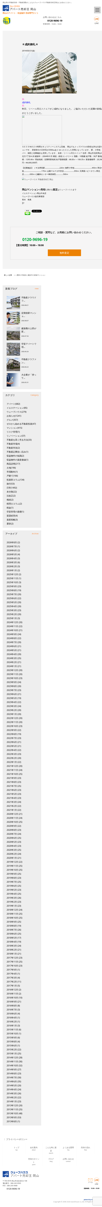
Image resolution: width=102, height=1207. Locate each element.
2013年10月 (12, 1113)
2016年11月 (12, 993)
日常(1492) (12, 487)
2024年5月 (12, 650)
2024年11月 (12, 626)
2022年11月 (12, 722)
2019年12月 (12, 861)
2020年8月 (12, 829)
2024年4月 (12, 654)
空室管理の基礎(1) (15, 511)
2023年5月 (12, 698)
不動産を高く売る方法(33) (19, 439)
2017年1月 (12, 985)
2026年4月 (12, 558)
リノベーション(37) (16, 435)
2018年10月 (12, 917)
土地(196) (11, 467)
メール (90, 1182)
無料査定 (64, 252)
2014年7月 (12, 1077)
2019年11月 (12, 865)
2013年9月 (12, 1117)
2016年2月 (12, 1021)
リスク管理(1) (13, 431)
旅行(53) (11, 483)
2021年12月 (12, 766)
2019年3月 (12, 897)
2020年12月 (12, 813)
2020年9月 (12, 825)
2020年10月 (12, 821)
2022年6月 (12, 742)
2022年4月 (12, 750)
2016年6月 (12, 1013)
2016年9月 (12, 1001)
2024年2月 (12, 662)
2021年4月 (12, 798)
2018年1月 (12, 953)
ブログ (51, 1160)
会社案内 (33, 1148)
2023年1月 (12, 714)
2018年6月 (12, 933)
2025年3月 (12, 610)
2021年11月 (12, 770)
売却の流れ (85, 1148)
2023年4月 (12, 702)
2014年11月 (12, 1061)
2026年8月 (12, 542)
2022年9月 (12, 730)
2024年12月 (12, 622)
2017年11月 (12, 961)
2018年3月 (12, 945)
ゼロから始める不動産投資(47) (21, 423)
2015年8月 (12, 1041)
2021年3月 (12, 801)
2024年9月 (12, 634)
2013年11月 (12, 1109)
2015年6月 (12, 1045)
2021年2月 (12, 805)
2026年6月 (12, 550)
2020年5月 (12, 841)
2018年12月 (12, 909)
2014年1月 (12, 1101)
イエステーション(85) (17, 407)
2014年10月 (12, 1065)
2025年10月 (12, 582)
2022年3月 (12, 754)
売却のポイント (33, 1161)
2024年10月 (12, 630)
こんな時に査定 (51, 1149)
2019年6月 (12, 885)
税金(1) (10, 507)
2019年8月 (12, 877)
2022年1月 (12, 762)
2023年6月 (12, 694)
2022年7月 (12, 738)
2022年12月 (12, 718)
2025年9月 (12, 586)
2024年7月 (12, 642)
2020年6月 (12, 837)
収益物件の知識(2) (15, 455)
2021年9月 (12, 778)
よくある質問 (68, 1148)
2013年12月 (12, 1105)
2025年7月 (12, 594)
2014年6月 (12, 1081)
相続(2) (10, 499)
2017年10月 (12, 965)
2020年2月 (12, 853)
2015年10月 (12, 1033)
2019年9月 (12, 873)
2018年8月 (12, 925)
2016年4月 (12, 1017)
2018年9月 (12, 921)
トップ (16, 1148)
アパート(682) (13, 403)
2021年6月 (12, 790)
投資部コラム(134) (15, 479)
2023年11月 (12, 674)
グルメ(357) (12, 419)
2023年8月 (12, 686)
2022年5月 (12, 746)
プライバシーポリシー (16, 1139)
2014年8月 (12, 1073)
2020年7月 (12, 833)
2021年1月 (12, 809)
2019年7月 (12, 881)
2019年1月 (12, 905)
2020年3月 (12, 849)
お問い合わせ (68, 1160)
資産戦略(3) (12, 519)
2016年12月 (12, 989)
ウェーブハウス (66, 189)
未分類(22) (12, 491)
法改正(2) (11, 495)
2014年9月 (12, 1069)
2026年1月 (12, 570)
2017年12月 (12, 957)
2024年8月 (12, 638)
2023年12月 (12, 670)
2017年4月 (12, 973)
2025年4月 (12, 606)
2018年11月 (12, 913)
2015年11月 (12, 1029)
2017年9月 (12, 969)
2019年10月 (12, 869)
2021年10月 (12, 774)
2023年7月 (12, 690)
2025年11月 (12, 578)
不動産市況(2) (13, 447)
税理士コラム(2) (14, 503)
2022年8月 (12, 734)
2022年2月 (12, 758)
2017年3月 (12, 977)
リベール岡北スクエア (39, 108)
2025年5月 (12, 602)
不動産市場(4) (13, 443)
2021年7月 (12, 786)
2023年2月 (12, 710)
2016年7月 (12, 1009)
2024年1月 (12, 666)
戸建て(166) (12, 475)
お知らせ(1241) (14, 415)
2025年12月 (12, 574)
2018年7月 (12, 929)
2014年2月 (12, 1097)
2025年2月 (12, 614)
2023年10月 (12, 678)
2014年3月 (12, 1093)
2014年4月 (12, 1089)
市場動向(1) (12, 471)
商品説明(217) (13, 463)
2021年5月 (12, 794)
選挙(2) (10, 523)
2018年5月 (12, 937)
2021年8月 (12, 782)
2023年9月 (12, 682)
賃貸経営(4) (12, 515)
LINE (97, 23)
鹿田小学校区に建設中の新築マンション (31, 275)
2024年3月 (12, 658)
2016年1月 (12, 1025)
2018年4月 (12, 941)
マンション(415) (14, 427)
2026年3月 (12, 562)
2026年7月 (12, 546)
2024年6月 (12, 646)
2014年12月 (12, 1057)
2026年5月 (12, 554)
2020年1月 (12, 857)
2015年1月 (12, 1053)
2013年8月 (12, 1121)
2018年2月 (12, 949)
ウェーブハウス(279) (16, 411)
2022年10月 (12, 726)
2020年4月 (12, 845)
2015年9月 (12, 1037)
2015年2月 (12, 1049)
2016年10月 (12, 997)
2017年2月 (12, 981)
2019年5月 (12, 889)
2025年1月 (12, 618)
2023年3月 (12, 706)
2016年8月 (12, 1005)
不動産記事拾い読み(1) (17, 451)
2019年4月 (12, 893)
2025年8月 (12, 590)
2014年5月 (12, 1085)
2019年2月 (12, 901)
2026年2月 (12, 566)
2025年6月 (12, 598)
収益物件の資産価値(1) (17, 459)
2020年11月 (12, 817)
